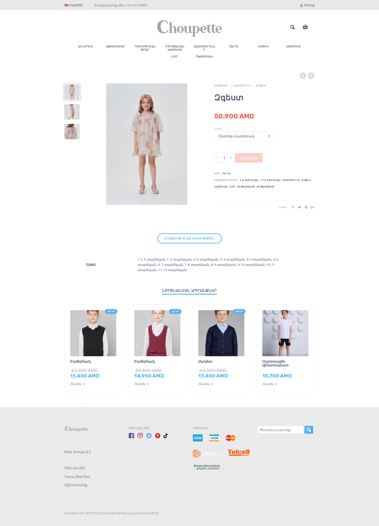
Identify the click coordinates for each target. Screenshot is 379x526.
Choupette (241, 85)
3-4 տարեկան (232, 259)
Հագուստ (221, 85)
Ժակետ (205, 361)
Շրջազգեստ (246, 186)
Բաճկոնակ (80, 361)
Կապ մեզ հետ (77, 476)
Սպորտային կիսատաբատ (275, 363)
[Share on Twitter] (298, 207)
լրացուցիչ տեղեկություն (189, 238)
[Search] (308, 430)
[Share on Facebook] (291, 207)
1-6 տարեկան (249, 180)
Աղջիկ (261, 85)
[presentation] (95, 144)
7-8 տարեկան (197, 264)
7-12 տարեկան (270, 180)
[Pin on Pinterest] (304, 207)
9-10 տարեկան (251, 264)
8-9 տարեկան (223, 264)
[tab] (189, 239)
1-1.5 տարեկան (151, 259)
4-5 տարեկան (259, 259)
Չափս (218, 128)
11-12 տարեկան (172, 270)
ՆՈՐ (232, 186)
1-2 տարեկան (179, 259)
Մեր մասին (74, 467)
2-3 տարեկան (205, 259)
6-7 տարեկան (170, 264)
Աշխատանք (75, 484)
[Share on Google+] (311, 207)
